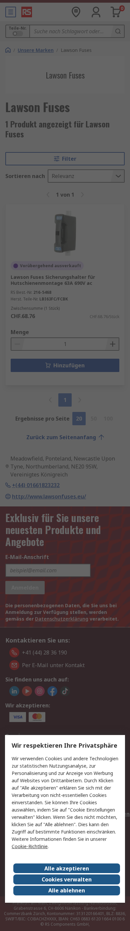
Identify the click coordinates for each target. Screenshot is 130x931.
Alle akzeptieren (66, 868)
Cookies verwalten (67, 879)
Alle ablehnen (66, 890)
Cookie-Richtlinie (30, 846)
